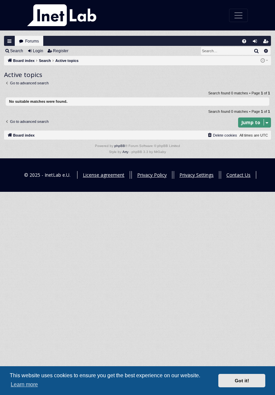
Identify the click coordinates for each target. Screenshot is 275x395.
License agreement (103, 175)
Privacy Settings (196, 175)
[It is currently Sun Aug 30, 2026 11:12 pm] (264, 61)
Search (16, 51)
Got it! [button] (242, 380)
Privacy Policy (152, 175)
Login (38, 51)
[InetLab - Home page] (61, 15)
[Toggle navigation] (238, 15)
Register (60, 51)
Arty (125, 152)
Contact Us (238, 175)
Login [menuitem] (256, 43)
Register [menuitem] (267, 43)
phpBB (119, 146)
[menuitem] (244, 41)
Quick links (9, 41)
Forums (32, 41)
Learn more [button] (24, 384)
